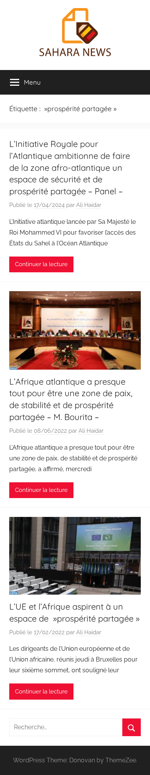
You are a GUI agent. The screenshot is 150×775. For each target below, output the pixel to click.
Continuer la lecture (41, 264)
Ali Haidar (88, 205)
